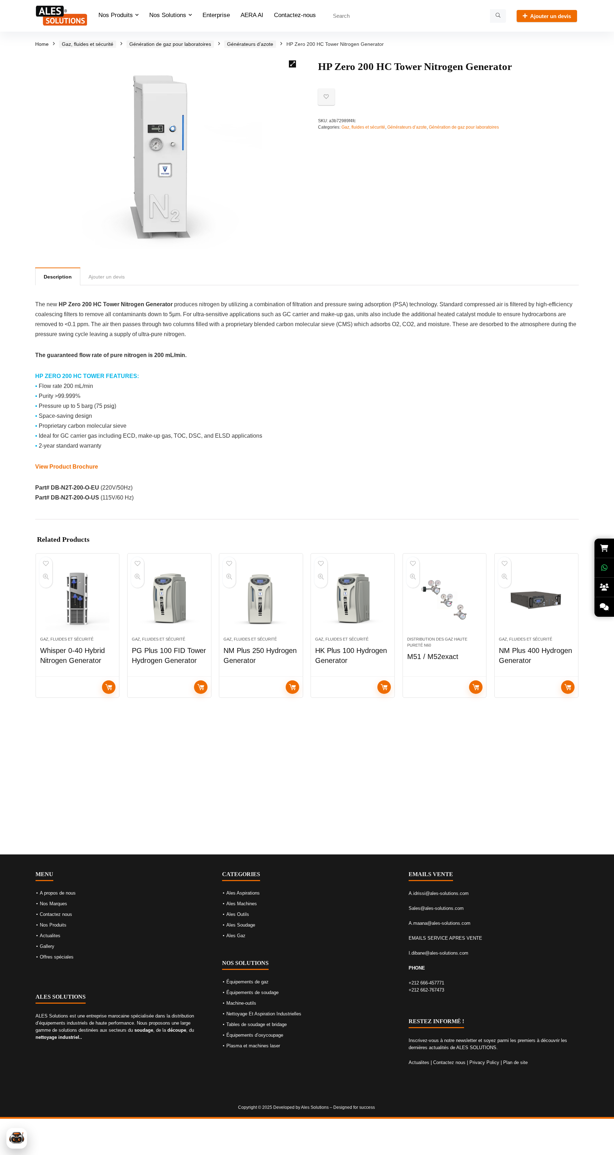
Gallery (47, 946)
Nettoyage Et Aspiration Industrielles (263, 1013)
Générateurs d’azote (250, 44)
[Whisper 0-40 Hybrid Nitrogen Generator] (77, 599)
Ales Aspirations (243, 893)
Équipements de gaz (247, 981)
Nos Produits (115, 15)
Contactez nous (56, 914)
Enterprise (216, 15)
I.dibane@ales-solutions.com (438, 953)
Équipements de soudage (252, 992)
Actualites (50, 935)
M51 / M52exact (432, 656)
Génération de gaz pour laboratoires (170, 44)
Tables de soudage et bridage (256, 1024)
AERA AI (252, 15)
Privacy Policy (484, 1062)
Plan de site (515, 1062)
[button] (292, 64)
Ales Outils (237, 914)
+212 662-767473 (426, 990)
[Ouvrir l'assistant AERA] (16, 1138)
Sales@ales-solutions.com (436, 908)
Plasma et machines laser (253, 1045)
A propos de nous (58, 893)
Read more (108, 687)
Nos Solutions (167, 15)
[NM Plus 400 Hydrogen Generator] (536, 599)
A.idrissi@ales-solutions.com (439, 893)
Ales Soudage (240, 925)
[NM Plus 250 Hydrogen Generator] (260, 599)
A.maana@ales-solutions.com (439, 923)
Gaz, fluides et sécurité (87, 44)
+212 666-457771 (426, 983)
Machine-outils (241, 1003)
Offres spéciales (57, 957)
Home (42, 44)
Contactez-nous (295, 15)
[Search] (498, 16)
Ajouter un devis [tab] (106, 277)
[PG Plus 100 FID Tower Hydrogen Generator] (169, 599)
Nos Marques (53, 903)
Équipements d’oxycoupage (254, 1035)
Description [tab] (58, 277)
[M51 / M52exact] (444, 599)
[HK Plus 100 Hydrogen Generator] (352, 599)
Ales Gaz (236, 935)
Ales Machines (241, 903)
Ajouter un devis (550, 16)
